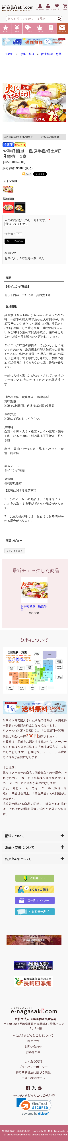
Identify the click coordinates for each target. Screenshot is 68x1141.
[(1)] (8, 207)
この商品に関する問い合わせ (18, 137)
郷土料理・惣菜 (51, 54)
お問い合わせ (62, 31)
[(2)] (20, 207)
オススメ (6, 31)
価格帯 (17, 31)
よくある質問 (33, 1061)
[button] (34, 1107)
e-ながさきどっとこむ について (33, 1035)
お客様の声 (33, 1052)
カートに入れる (15, 241)
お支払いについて (18, 859)
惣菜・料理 (27, 54)
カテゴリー (28, 31)
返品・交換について (19, 847)
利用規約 (33, 1040)
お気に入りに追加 (50, 137)
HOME (9, 54)
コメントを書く (14, 550)
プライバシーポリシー (33, 1066)
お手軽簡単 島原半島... (34, 608)
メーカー (51, 31)
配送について (15, 836)
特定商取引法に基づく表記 (33, 1072)
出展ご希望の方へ (33, 1078)
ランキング (39, 31)
